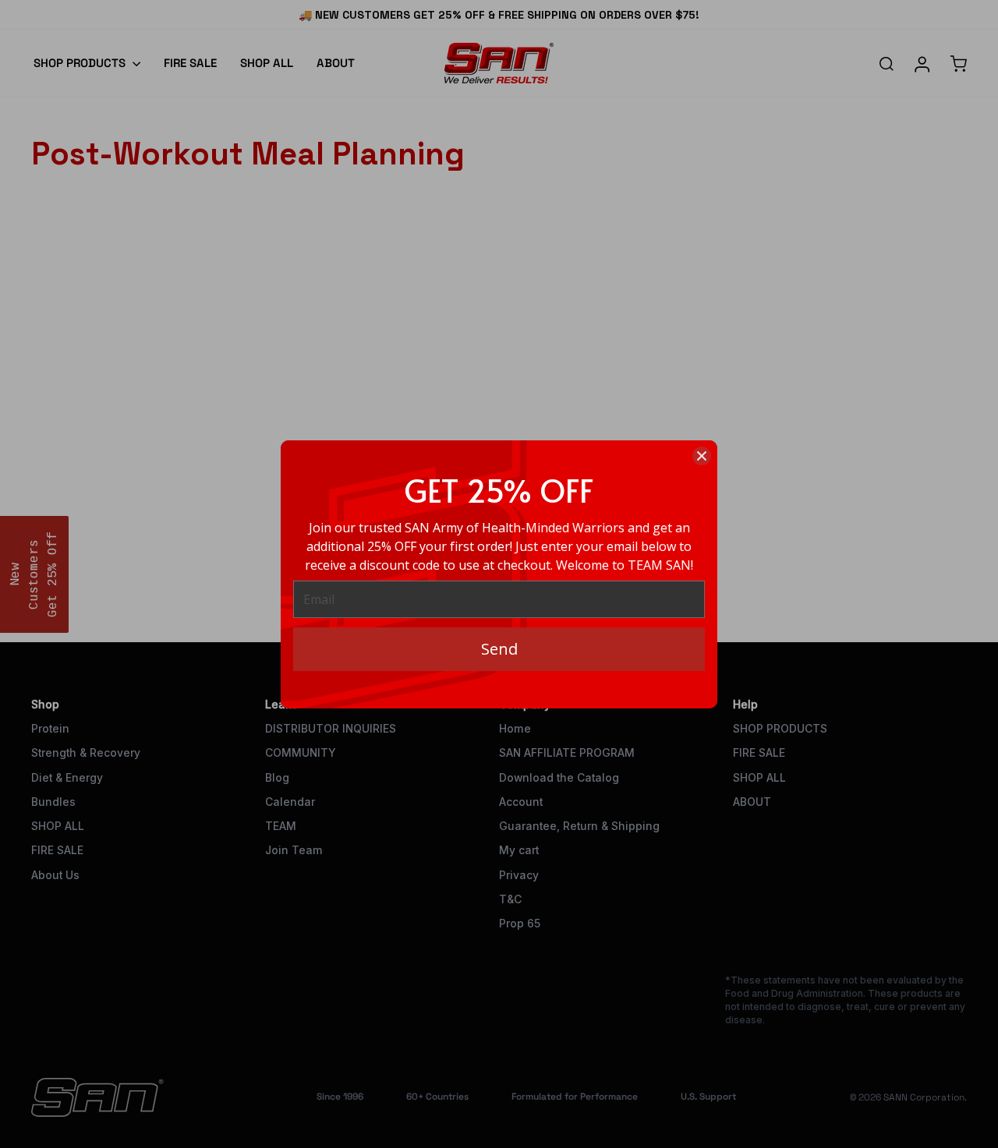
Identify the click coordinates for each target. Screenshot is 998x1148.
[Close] (701, 456)
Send (499, 648)
